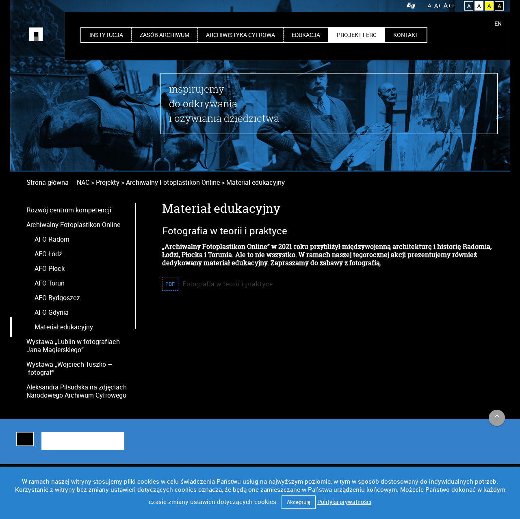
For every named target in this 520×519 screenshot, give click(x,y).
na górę (497, 418)
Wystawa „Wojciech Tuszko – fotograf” (69, 368)
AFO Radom (52, 239)
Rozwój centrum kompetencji (68, 209)
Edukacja (306, 35)
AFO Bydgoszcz (57, 297)
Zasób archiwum (164, 35)
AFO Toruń (50, 283)
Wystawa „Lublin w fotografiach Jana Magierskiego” (73, 345)
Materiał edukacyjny (64, 326)
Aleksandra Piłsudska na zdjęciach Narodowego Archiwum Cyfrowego (76, 391)
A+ (437, 5)
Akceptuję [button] (298, 502)
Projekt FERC (357, 35)
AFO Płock (50, 268)
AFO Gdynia (52, 312)
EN (498, 23)
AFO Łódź (48, 253)
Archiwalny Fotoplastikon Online (73, 224)
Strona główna (47, 182)
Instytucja (106, 35)
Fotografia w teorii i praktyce (227, 284)
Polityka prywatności (344, 502)
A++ (449, 5)
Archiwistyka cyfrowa (240, 35)
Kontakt (405, 35)
